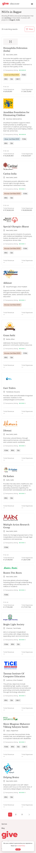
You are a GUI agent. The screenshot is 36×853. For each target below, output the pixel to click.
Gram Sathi (9, 335)
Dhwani (7, 430)
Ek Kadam (8, 476)
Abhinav (7, 283)
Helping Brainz (11, 777)
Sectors (4, 824)
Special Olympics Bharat (16, 226)
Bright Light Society (13, 624)
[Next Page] (28, 814)
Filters (30, 29)
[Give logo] (18, 835)
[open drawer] (32, 4)
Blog (3, 828)
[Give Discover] (11, 4)
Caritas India (9, 174)
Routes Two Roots (12, 573)
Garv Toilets (9, 388)
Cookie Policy (21, 846)
